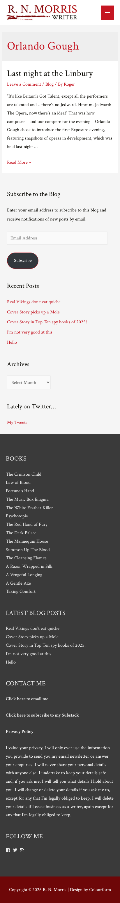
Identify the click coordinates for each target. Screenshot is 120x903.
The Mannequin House (27, 541)
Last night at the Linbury (50, 73)
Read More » (19, 162)
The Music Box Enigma (27, 499)
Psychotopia (17, 516)
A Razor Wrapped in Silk (29, 566)
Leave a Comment (24, 84)
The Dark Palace (21, 533)
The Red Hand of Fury (26, 524)
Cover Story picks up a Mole (33, 312)
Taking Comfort (21, 591)
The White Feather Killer (29, 508)
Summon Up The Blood (28, 550)
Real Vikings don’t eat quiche (34, 302)
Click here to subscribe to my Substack (42, 715)
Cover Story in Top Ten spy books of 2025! (47, 322)
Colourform (100, 890)
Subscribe (23, 260)
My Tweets (17, 422)
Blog (49, 84)
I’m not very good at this (29, 332)
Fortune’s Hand (20, 491)
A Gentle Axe (18, 583)
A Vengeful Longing (24, 575)
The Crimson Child (23, 474)
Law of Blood (18, 482)
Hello (12, 342)
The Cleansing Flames (26, 558)
